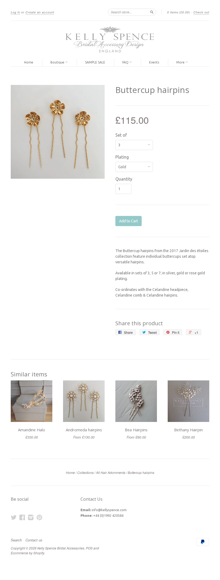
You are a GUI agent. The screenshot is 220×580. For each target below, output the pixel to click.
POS (89, 548)
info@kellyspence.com (109, 510)
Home (28, 62)
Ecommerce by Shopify (27, 553)
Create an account (39, 12)
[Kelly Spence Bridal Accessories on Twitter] (14, 517)
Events (154, 62)
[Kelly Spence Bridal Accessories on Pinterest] (39, 517)
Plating (122, 157)
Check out (201, 12)
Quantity (123, 179)
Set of (121, 135)
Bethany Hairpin (188, 429)
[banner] (110, 40)
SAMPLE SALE (95, 62)
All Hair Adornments (110, 472)
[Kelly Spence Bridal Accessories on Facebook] (22, 517)
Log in (15, 12)
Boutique (57, 62)
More (180, 62)
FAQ (125, 62)
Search (16, 540)
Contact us (33, 540)
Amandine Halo (31, 429)
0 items (178, 12)
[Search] (151, 12)
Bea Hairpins (136, 429)
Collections (85, 472)
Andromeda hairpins (84, 429)
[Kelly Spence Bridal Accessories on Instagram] (31, 517)
